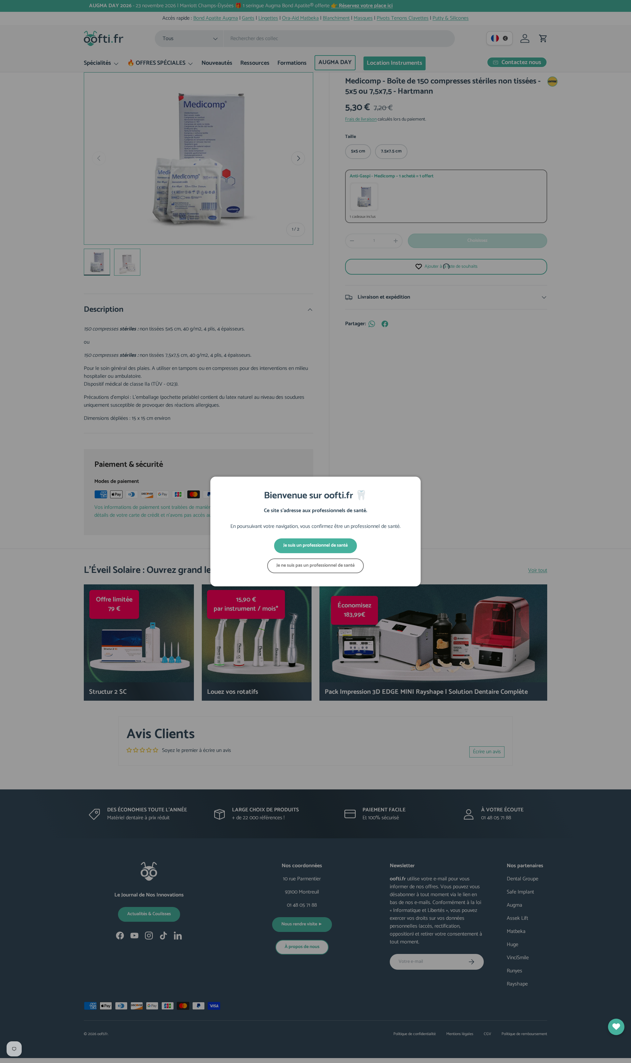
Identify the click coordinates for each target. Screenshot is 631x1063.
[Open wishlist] (616, 1027)
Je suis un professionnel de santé (315, 545)
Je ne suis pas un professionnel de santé (315, 565)
